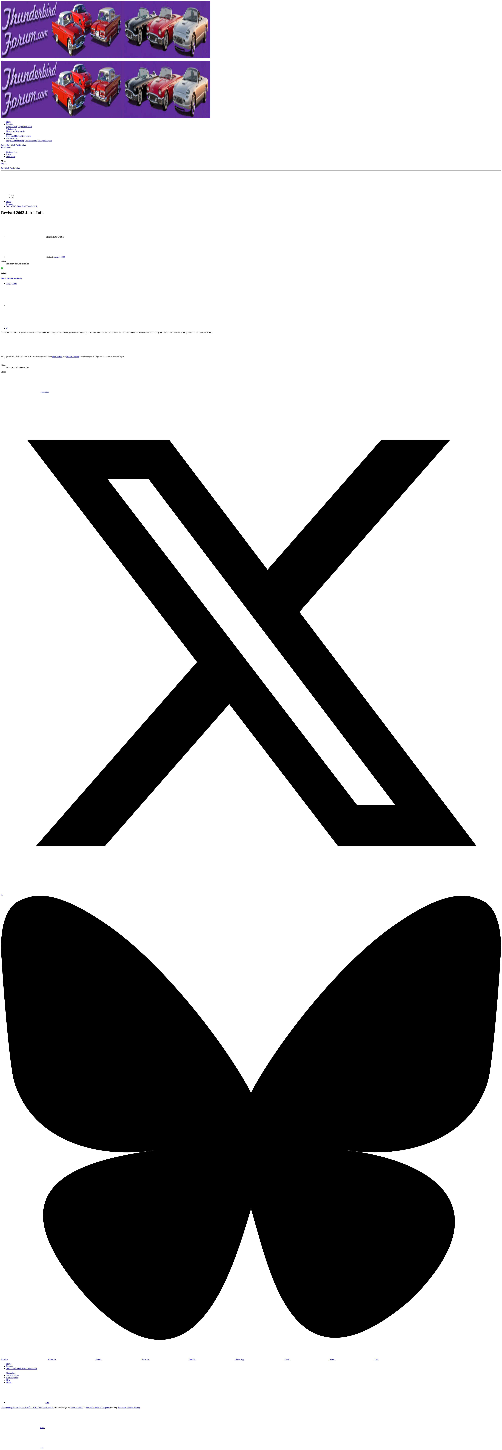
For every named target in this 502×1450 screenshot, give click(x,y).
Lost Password (31, 141)
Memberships (11, 138)
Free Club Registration (10, 168)
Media (9, 133)
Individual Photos (13, 136)
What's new (11, 129)
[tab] (13, 195)
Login (20, 126)
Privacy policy (12, 1378)
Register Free (11, 126)
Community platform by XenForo (27, 1407)
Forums (9, 124)
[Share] (25, 306)
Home (8, 122)
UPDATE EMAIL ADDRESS (11, 278)
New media (20, 131)
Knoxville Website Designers (98, 1407)
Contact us (10, 1373)
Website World (77, 1407)
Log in (4, 163)
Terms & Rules (12, 1375)
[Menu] (2, 60)
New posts (27, 126)
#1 (7, 328)
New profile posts (45, 141)
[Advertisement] (60, 343)
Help (8, 1380)
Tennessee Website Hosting (129, 1407)
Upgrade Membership (15, 141)
